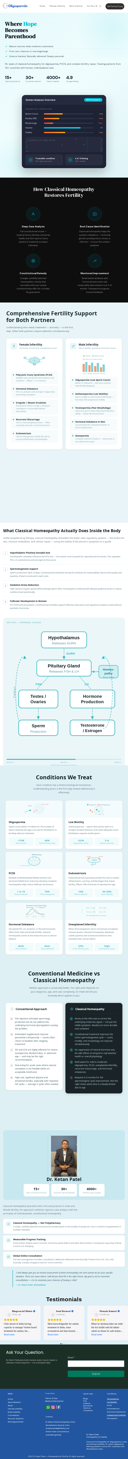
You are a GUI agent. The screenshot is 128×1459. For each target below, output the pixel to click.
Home (10, 1399)
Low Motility (112, 1402)
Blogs (85, 1398)
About (10, 1405)
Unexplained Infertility (116, 1415)
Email (71, 1357)
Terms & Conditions (88, 1409)
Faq (85, 1401)
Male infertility (14, 1412)
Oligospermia (113, 1399)
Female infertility (15, 1409)
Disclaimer (88, 1405)
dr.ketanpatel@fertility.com (57, 1428)
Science (86, 1403)
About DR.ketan (14, 1402)
